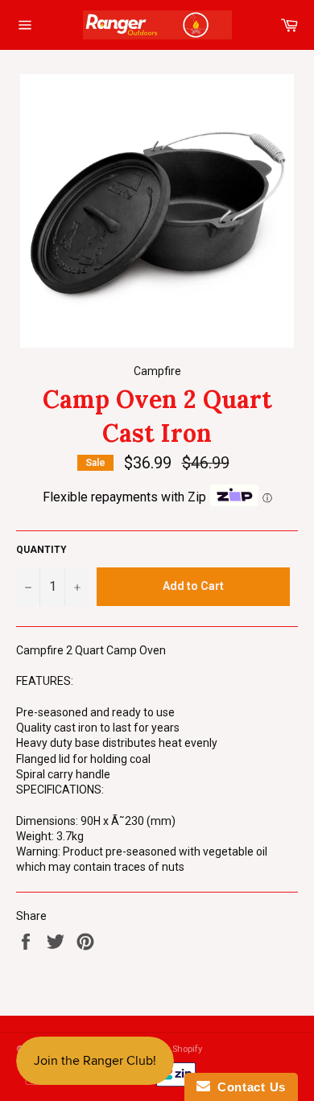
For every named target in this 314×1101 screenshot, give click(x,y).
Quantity (41, 549)
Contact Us (248, 1087)
